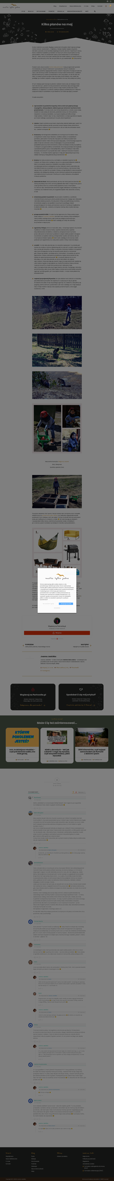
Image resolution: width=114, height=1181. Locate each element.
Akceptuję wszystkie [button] (66, 603)
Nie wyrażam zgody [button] (48, 603)
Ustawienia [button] (57, 608)
